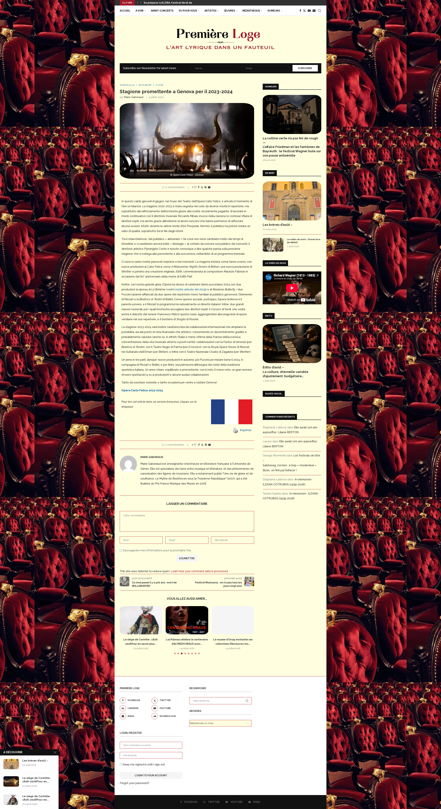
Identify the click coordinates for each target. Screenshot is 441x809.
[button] (137, 3)
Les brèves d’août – (278, 224)
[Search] (319, 11)
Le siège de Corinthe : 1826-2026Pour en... (36, 779)
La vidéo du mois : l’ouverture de (303, 241)
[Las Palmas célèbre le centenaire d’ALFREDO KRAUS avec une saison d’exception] (141, 620)
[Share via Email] (209, 187)
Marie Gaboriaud (133, 97)
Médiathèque (251, 10)
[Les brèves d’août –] (292, 200)
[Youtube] (309, 11)
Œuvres (229, 10)
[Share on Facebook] (198, 187)
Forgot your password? (134, 783)
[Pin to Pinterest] (205, 187)
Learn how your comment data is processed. (199, 571)
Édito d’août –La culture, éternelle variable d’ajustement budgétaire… (285, 371)
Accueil (125, 10)
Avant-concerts (162, 10)
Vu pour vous (188, 10)
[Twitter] (304, 11)
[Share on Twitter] (202, 187)
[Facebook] (300, 11)
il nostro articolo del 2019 (189, 289)
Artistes (210, 10)
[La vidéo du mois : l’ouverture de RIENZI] (273, 245)
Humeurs (274, 10)
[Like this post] (195, 187)
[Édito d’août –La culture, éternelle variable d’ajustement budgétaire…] (292, 343)
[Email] (314, 11)
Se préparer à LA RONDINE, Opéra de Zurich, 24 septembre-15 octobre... (188, 2)
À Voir (139, 10)
